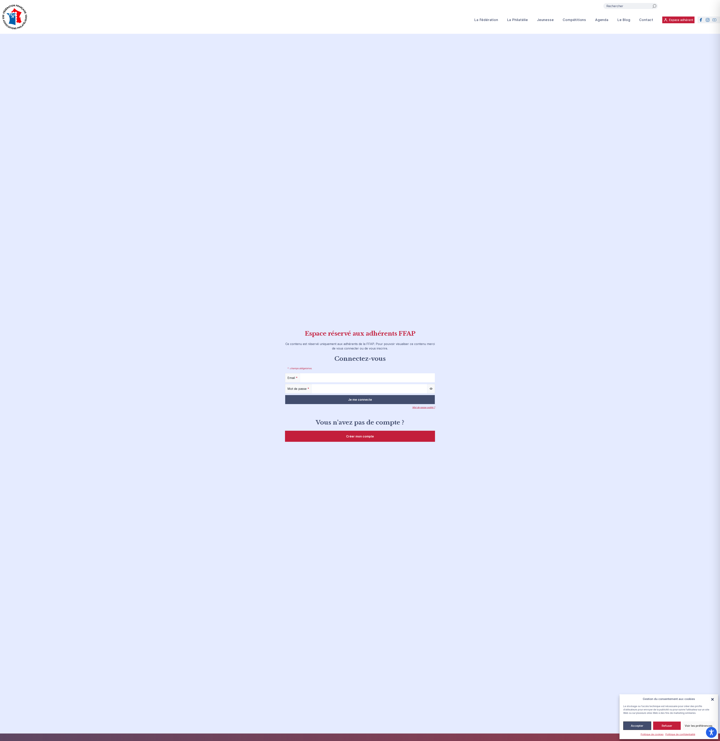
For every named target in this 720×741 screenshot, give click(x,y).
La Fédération (486, 20)
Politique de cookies (652, 734)
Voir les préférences (698, 725)
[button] (712, 699)
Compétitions (574, 20)
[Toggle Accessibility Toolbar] (711, 732)
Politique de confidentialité (680, 734)
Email (292, 378)
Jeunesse (545, 20)
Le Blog (623, 20)
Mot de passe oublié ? (423, 407)
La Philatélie (517, 20)
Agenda (601, 20)
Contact (646, 20)
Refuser (667, 725)
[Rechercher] (654, 6)
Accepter (637, 725)
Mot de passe (298, 389)
